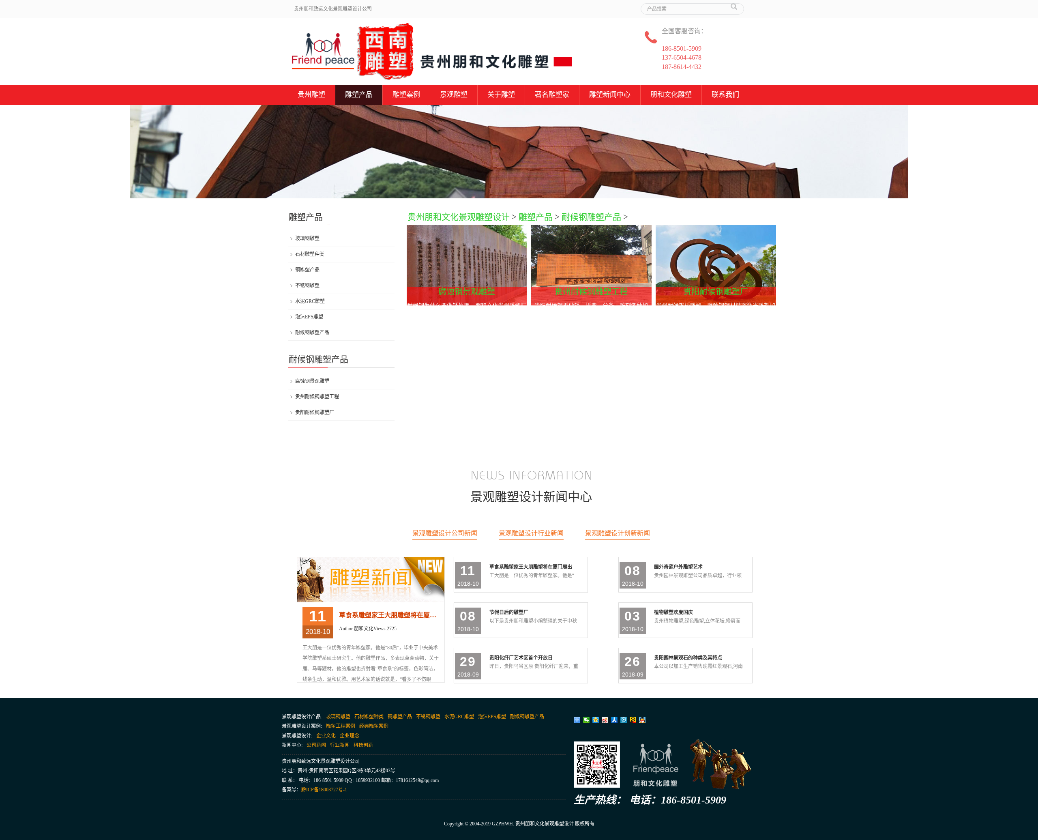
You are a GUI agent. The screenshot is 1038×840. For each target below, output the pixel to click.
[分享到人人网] (614, 720)
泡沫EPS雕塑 (309, 317)
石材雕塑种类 (309, 254)
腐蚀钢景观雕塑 (312, 381)
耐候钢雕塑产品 (591, 217)
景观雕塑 (454, 95)
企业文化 (326, 736)
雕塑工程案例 (340, 726)
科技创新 (363, 745)
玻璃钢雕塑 (307, 238)
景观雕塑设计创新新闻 (617, 533)
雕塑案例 (406, 95)
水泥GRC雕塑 (310, 301)
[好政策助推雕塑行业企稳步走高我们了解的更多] (371, 579)
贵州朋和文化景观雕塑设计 (458, 217)
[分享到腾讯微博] (623, 720)
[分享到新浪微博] (605, 720)
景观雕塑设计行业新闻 (531, 533)
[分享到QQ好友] (642, 720)
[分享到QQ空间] (595, 720)
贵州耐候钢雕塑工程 (317, 397)
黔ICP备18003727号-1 (324, 790)
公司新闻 (316, 745)
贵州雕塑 (311, 95)
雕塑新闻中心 (610, 95)
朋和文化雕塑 (671, 95)
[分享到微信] (586, 720)
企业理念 (349, 736)
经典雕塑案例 (373, 726)
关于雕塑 (501, 95)
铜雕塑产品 (307, 270)
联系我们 (725, 95)
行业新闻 (340, 745)
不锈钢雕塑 (307, 285)
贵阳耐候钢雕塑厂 (314, 412)
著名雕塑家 (552, 95)
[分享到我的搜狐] (633, 720)
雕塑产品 (359, 95)
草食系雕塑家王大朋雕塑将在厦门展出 (389, 615)
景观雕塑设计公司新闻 (444, 533)
